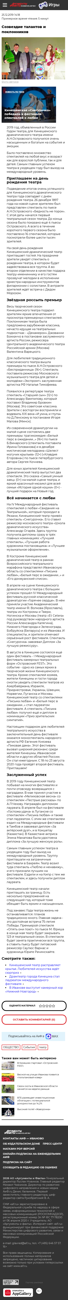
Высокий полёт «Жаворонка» (33, 1109)
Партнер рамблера (34, 1282)
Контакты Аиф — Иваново (23, 1138)
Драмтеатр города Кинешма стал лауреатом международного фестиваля (32, 980)
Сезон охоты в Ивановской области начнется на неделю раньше (37, 1087)
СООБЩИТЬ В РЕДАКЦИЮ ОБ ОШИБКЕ (30, 1167)
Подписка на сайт (17, 1162)
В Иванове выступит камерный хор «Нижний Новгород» (34, 989)
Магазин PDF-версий (19, 1148)
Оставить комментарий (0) (34, 1019)
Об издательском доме (21, 1143)
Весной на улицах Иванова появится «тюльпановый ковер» (38, 1076)
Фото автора (10, 81)
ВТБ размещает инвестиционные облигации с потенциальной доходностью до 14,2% (36, 1100)
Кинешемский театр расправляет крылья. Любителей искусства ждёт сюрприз (33, 968)
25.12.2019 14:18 (11, 14)
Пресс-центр (52, 1143)
